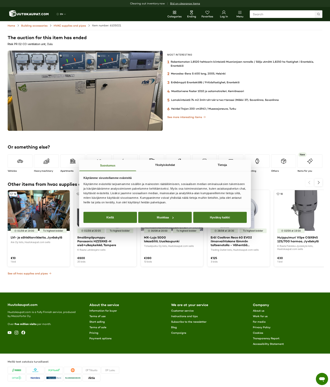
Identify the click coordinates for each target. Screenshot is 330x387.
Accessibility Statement (268, 344)
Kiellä (110, 217)
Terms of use (97, 316)
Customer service (182, 310)
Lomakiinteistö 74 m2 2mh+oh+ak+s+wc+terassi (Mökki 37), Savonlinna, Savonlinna (225, 100)
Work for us (260, 316)
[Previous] (309, 182)
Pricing (93, 332)
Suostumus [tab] (108, 165)
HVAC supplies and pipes (70, 25)
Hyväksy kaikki (220, 217)
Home (11, 25)
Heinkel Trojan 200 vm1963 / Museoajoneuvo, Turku (203, 108)
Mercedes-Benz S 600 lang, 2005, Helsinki (198, 73)
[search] (318, 14)
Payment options (100, 338)
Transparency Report (266, 338)
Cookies (258, 332)
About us (258, 310)
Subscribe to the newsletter (188, 321)
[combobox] (286, 14)
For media (259, 321)
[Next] (318, 182)
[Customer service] (322, 379)
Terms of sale (97, 327)
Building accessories (34, 25)
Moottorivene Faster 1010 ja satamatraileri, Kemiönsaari (207, 91)
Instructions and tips (184, 316)
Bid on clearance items (185, 3)
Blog (174, 327)
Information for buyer (103, 310)
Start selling (97, 321)
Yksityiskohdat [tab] (165, 164)
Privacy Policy (262, 327)
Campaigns (178, 332)
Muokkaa (163, 217)
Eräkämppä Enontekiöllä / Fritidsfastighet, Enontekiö (205, 82)
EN (61, 14)
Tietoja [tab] (222, 164)
